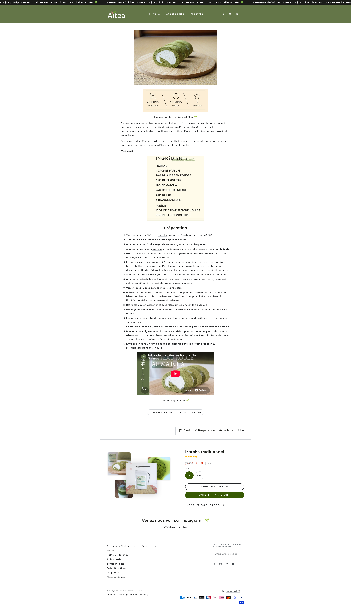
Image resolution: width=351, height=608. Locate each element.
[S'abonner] (242, 554)
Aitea (116, 591)
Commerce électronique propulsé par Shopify (127, 595)
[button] (222, 14)
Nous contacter (116, 577)
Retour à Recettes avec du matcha (177, 412)
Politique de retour (118, 555)
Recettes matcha (152, 546)
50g (189, 475)
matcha (190, 127)
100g (199, 475)
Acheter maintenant (214, 495)
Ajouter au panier (214, 486)
